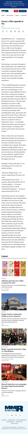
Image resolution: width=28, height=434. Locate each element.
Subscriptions (18, 421)
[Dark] (10, 11)
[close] (26, 4)
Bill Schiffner (5, 289)
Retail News (10, 15)
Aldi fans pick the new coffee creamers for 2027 (12, 282)
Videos (17, 15)
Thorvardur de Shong (7, 359)
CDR (16, 11)
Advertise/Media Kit (21, 419)
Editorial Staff (11, 419)
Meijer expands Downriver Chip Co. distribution (13, 350)
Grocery (3, 278)
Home (2, 15)
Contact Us (4, 419)
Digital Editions (10, 421)
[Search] (12, 11)
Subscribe (22, 11)
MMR (2, 26)
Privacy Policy (14, 423)
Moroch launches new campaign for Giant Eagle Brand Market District (13, 386)
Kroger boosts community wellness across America (11, 315)
